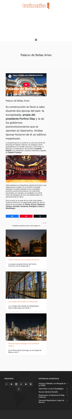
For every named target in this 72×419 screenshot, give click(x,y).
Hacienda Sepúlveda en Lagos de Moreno (51, 401)
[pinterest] (26, 384)
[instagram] (16, 384)
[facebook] (6, 384)
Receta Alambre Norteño (48, 392)
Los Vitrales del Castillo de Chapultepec (23, 302)
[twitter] (31, 384)
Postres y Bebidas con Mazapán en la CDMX (52, 384)
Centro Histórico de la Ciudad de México (23, 260)
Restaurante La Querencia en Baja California (51, 396)
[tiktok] (21, 384)
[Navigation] (36, 40)
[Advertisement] (36, 24)
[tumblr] (19, 389)
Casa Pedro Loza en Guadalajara (51, 389)
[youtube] (11, 384)
